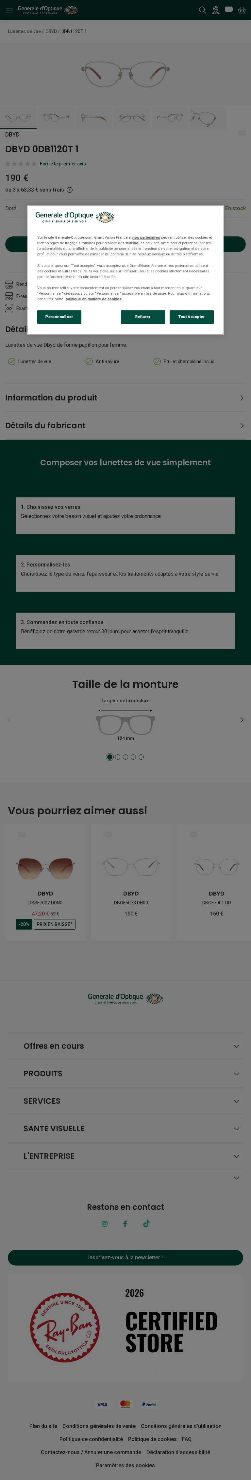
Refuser (143, 316)
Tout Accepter (191, 316)
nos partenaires (146, 237)
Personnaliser (59, 316)
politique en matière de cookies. (94, 299)
